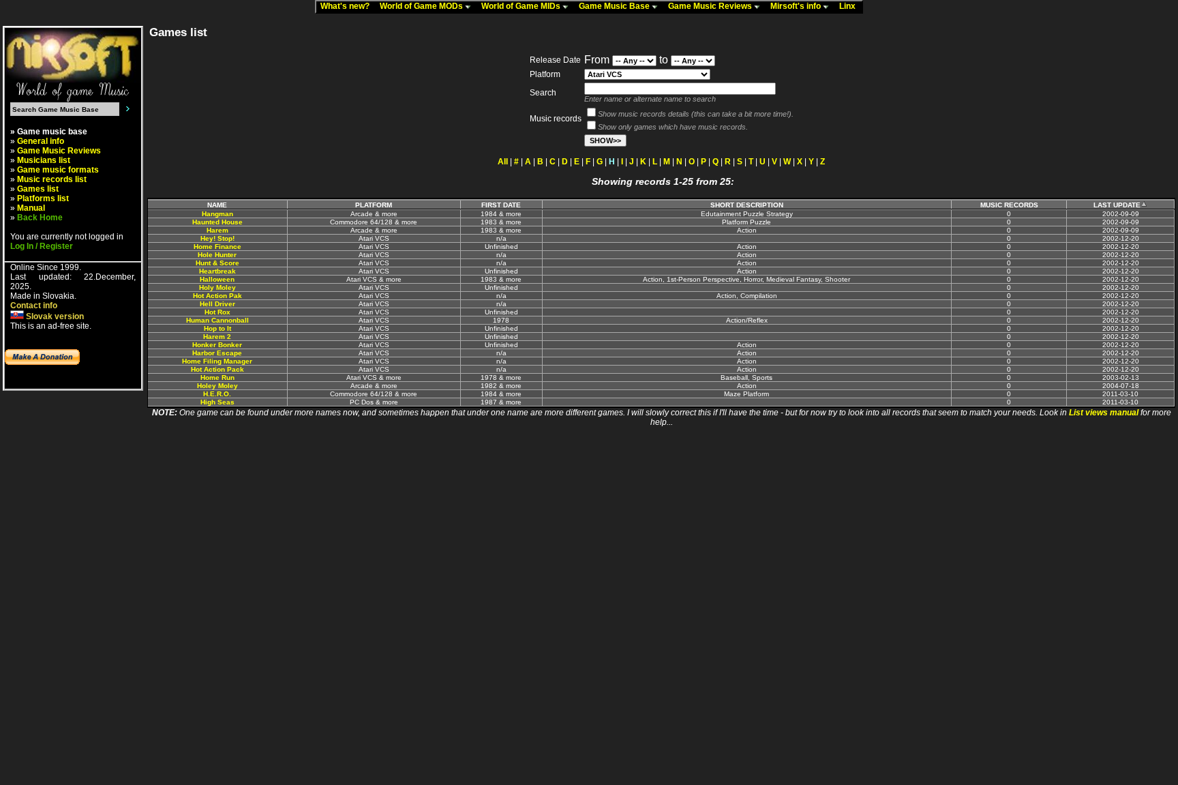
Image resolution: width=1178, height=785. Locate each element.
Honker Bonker (217, 345)
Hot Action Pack (217, 369)
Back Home (40, 217)
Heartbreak (217, 271)
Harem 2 (217, 336)
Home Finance (217, 246)
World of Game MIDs (521, 6)
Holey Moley (217, 385)
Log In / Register (41, 246)
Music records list (52, 179)
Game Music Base (615, 6)
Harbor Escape (217, 353)
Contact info (33, 305)
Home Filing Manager (217, 361)
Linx (850, 6)
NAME (217, 205)
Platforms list (43, 198)
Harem (217, 230)
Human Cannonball (217, 320)
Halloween (217, 279)
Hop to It (217, 328)
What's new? (348, 6)
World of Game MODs (422, 6)
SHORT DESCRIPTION (746, 205)
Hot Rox (217, 312)
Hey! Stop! (217, 238)
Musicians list (43, 160)
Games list (38, 189)
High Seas (217, 402)
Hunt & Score (217, 263)
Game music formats (58, 170)
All (503, 161)
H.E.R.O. (217, 394)
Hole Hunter (217, 254)
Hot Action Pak (217, 295)
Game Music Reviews (711, 6)
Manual (31, 208)
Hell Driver (217, 304)
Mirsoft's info (796, 6)
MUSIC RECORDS (1009, 205)
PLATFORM (373, 205)
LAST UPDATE (1117, 205)
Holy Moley (217, 287)
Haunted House (217, 222)
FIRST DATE (501, 205)
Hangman (217, 214)
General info (40, 141)
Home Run (217, 377)
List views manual (1103, 412)
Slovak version (54, 316)
